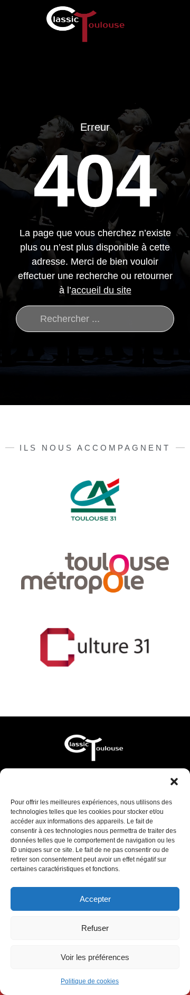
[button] (174, 781)
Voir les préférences (95, 957)
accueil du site (101, 290)
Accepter (95, 898)
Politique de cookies (90, 981)
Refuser (95, 928)
